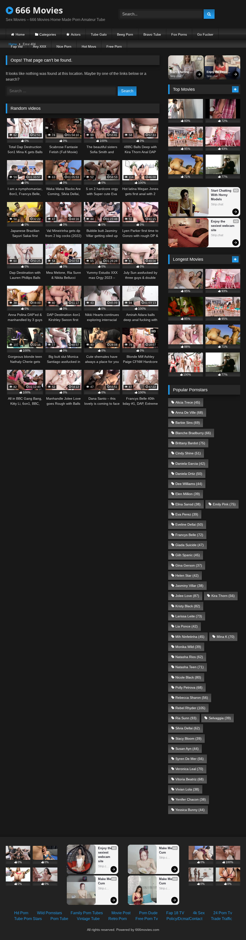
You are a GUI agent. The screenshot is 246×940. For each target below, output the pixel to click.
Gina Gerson (188, 565)
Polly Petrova (189, 687)
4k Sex (199, 913)
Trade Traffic (221, 919)
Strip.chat (175, 76)
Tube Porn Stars (28, 919)
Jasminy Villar (189, 586)
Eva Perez (186, 514)
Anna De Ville (189, 412)
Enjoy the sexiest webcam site (219, 72)
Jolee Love (187, 596)
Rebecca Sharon (191, 697)
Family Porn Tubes (87, 913)
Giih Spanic (187, 555)
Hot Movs (89, 46)
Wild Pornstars (49, 913)
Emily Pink (224, 504)
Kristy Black (187, 606)
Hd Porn (21, 913)
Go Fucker (205, 34)
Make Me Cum (105, 881)
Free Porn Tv (146, 919)
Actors (75, 34)
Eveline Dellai (189, 524)
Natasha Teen (189, 667)
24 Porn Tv (222, 913)
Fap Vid (17, 46)
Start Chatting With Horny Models (180, 72)
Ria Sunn (186, 718)
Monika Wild (188, 647)
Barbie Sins (187, 422)
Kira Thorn (223, 596)
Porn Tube (59, 919)
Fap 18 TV (175, 913)
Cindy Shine (188, 453)
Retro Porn (117, 919)
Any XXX (39, 46)
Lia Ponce (186, 626)
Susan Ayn (187, 749)
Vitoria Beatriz (189, 779)
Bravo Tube (152, 34)
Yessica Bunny (190, 810)
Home (20, 34)
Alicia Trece (187, 402)
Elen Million (187, 494)
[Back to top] (231, 925)
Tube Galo (99, 34)
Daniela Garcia (190, 463)
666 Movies (38, 10)
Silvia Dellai (187, 728)
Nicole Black (188, 677)
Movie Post (120, 913)
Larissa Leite (188, 616)
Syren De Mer (189, 759)
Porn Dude (148, 913)
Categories (47, 34)
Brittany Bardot (190, 443)
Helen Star (187, 575)
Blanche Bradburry (193, 433)
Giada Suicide (189, 545)
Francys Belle (189, 535)
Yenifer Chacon (190, 799)
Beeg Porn (125, 34)
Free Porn (114, 46)
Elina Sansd (188, 504)
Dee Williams (188, 484)
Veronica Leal (189, 769)
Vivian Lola (187, 789)
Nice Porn (63, 46)
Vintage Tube (88, 919)
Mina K (225, 637)
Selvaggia (220, 718)
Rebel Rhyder (190, 708)
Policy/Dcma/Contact (184, 919)
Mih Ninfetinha (189, 637)
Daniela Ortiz (188, 474)
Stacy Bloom (188, 738)
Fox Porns (179, 34)
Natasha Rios (189, 657)
